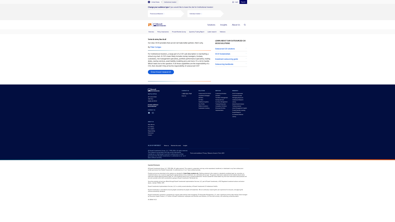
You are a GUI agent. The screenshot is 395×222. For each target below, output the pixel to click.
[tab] (154, 2)
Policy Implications (163, 32)
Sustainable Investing (204, 108)
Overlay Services (219, 100)
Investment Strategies (204, 95)
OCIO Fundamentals (237, 93)
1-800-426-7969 (187, 93)
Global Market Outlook (238, 104)
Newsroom (151, 133)
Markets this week (176, 145)
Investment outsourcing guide (226, 59)
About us (166, 145)
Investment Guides (237, 95)
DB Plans (201, 97)
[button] (164, 13)
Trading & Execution (220, 104)
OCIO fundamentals (222, 54)
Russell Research (236, 112)
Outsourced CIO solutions (225, 49)
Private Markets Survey (179, 32)
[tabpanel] (197, 12)
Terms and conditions (196, 153)
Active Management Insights (239, 108)
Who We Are (151, 124)
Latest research (212, 32)
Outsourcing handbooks (224, 64)
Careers (150, 135)
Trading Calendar (236, 106)
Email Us (184, 96)
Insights (185, 145)
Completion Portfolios (221, 106)
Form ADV (221, 153)
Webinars (222, 32)
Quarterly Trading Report (196, 32)
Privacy (205, 153)
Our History (151, 126)
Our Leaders (151, 129)
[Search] (244, 24)
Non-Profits (201, 104)
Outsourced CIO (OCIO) (205, 93)
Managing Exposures (237, 97)
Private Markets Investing (238, 110)
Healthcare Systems (204, 102)
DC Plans (201, 100)
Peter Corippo (155, 47)
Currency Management (221, 102)
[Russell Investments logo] (157, 25)
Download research (161, 72)
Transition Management (221, 97)
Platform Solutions (203, 106)
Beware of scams (212, 153)
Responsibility (151, 131)
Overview (151, 32)
